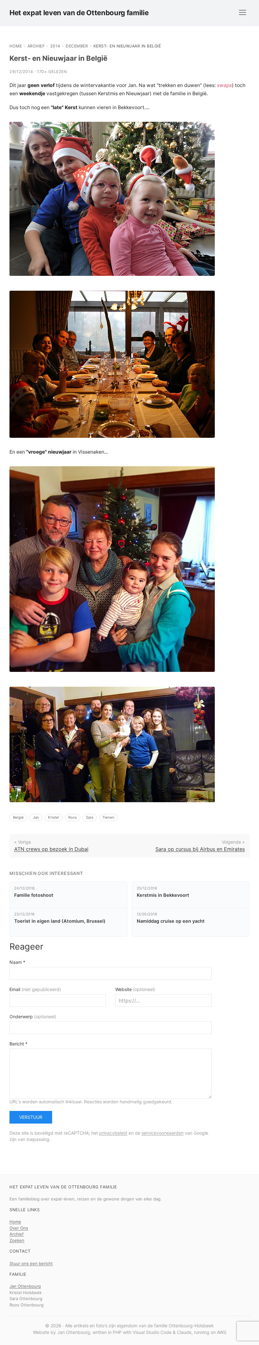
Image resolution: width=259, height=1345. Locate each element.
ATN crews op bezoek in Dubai (51, 849)
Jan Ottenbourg (25, 1286)
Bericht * (18, 1043)
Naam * (17, 962)
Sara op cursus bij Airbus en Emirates (200, 849)
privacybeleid (113, 1133)
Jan (36, 817)
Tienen (108, 817)
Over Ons (18, 1227)
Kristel (53, 817)
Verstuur (30, 1117)
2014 (55, 46)
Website (135, 989)
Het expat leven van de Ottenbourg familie (78, 13)
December (77, 46)
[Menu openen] (243, 13)
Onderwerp (32, 1016)
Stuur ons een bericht (31, 1263)
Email (35, 989)
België (18, 817)
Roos (72, 817)
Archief (36, 46)
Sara (89, 817)
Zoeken (16, 1240)
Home (15, 46)
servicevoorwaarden (163, 1133)
